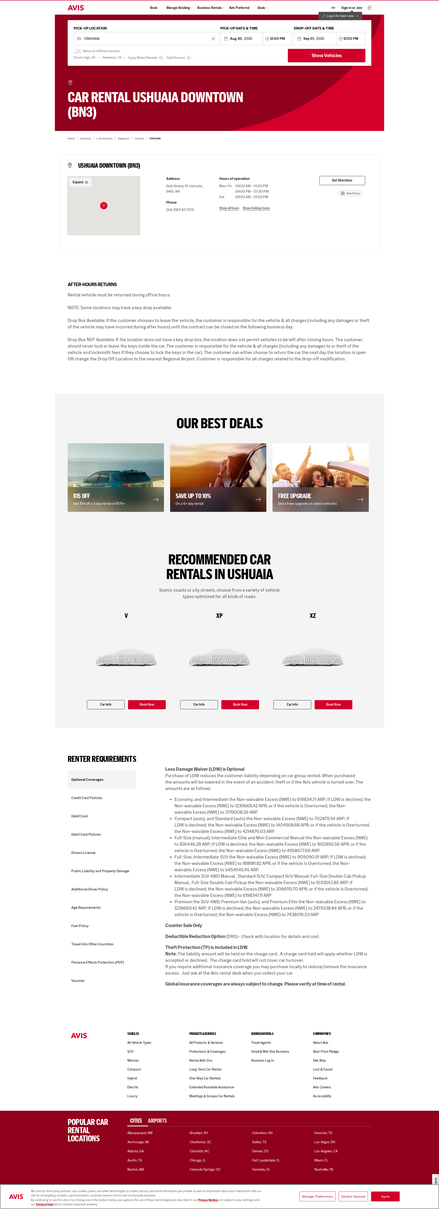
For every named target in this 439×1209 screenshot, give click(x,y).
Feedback (320, 1078)
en (333, 7)
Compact (134, 1069)
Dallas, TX (259, 1142)
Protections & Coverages (207, 1052)
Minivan (133, 1060)
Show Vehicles (327, 55)
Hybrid (132, 1078)
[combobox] (146, 39)
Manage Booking (178, 8)
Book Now (147, 705)
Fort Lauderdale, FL (266, 1160)
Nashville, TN (323, 1169)
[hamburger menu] (369, 8)
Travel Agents (261, 1043)
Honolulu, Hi (261, 1169)
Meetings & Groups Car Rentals (212, 1096)
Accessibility (322, 1096)
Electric (132, 1087)
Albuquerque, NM (140, 1133)
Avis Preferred (239, 8)
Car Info (105, 705)
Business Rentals (209, 8)
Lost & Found (322, 1069)
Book (153, 8)
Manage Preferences (317, 1196)
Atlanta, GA (135, 1151)
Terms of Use (44, 1204)
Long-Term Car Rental (205, 1069)
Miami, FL (321, 1160)
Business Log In (262, 1060)
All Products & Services (206, 1043)
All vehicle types (139, 1043)
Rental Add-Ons (200, 1060)
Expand (78, 182)
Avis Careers (322, 1087)
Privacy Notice (208, 1200)
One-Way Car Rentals (205, 1078)
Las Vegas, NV (324, 1142)
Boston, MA (135, 1169)
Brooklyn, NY (199, 1133)
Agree (385, 1196)
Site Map (319, 1060)
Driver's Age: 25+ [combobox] (85, 57)
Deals (261, 8)
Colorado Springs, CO (205, 1169)
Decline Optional (353, 1196)
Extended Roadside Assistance (211, 1087)
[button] (103, 205)
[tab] (137, 1120)
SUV (130, 1052)
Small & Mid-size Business (270, 1052)
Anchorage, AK (138, 1142)
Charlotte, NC (199, 1151)
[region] (219, 1196)
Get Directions (342, 180)
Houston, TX (323, 1133)
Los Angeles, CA (326, 1151)
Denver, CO (260, 1151)
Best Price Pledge (326, 1052)
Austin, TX (134, 1160)
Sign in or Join (351, 8)
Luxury (132, 1096)
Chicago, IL (198, 1160)
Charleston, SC (200, 1142)
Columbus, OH (262, 1133)
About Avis (320, 1043)
